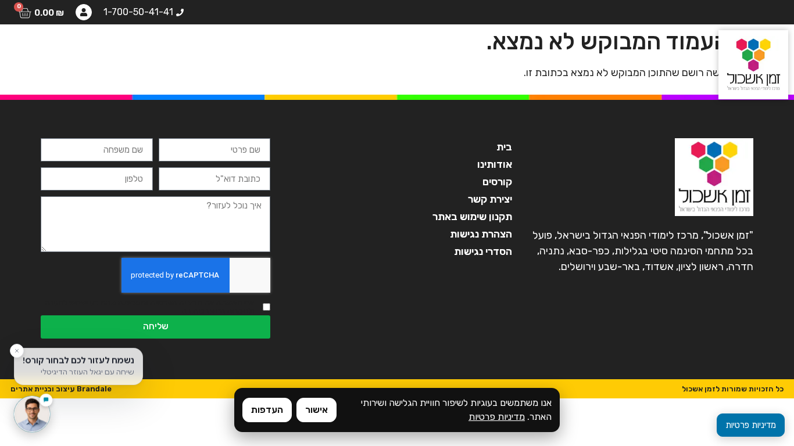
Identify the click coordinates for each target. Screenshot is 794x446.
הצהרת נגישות (481, 234)
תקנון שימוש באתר (472, 216)
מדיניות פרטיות (496, 416)
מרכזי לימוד (182, 49)
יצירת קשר (47, 49)
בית (409, 49)
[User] (84, 12)
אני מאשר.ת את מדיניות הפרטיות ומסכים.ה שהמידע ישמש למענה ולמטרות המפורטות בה (149, 307)
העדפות (267, 409)
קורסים (301, 49)
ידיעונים (113, 49)
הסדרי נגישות (483, 251)
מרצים (247, 49)
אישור (316, 409)
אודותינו (359, 49)
